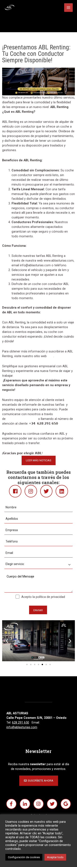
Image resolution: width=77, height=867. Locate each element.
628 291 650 (20, 722)
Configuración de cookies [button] (24, 857)
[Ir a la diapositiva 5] (42, 664)
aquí (50, 356)
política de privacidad (50, 597)
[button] (7, 640)
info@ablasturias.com (21, 419)
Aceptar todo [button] (55, 857)
